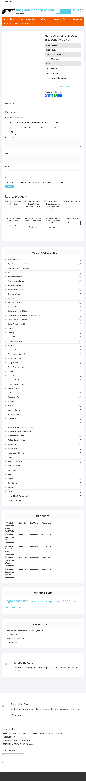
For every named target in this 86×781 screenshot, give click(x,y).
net (20, 607)
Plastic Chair (56, 92)
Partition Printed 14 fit (16, 436)
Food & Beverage (14, 388)
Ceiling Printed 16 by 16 (16, 324)
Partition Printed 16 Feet (16, 440)
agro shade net (17, 601)
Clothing (11, 333)
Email (7, 167)
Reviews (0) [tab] (9, 103)
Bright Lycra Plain (14, 303)
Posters (11, 457)
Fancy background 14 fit (16, 354)
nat (14, 607)
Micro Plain (12, 419)
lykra (7, 608)
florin (66, 601)
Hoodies (11, 401)
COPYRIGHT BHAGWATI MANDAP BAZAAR (18, 744)
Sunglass (11, 487)
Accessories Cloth (14, 260)
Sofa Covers (12, 483)
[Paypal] (16, 720)
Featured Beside (14, 380)
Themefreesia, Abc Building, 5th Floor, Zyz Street (24, 631)
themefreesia (11, 642)
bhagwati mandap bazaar (35, 10)
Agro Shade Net (28, 19)
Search (65, 11)
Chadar (10, 328)
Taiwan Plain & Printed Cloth (18, 496)
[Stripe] (34, 720)
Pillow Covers (13, 444)
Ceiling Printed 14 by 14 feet (18, 320)
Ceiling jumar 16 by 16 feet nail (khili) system (24, 315)
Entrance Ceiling (13, 350)
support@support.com (15, 638)
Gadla (10, 393)
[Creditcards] (29, 720)
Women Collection (14, 500)
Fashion (11, 371)
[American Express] (3, 720)
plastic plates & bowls (16, 453)
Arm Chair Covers (14, 285)
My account (56, 19)
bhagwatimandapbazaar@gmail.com (16, 740)
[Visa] (12, 720)
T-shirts (10, 492)
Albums (10, 273)
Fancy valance (13, 363)
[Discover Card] (25, 720)
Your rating (9, 132)
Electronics (12, 346)
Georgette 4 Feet (14, 397)
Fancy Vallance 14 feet (16, 367)
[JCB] (38, 720)
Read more (13, 225)
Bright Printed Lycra (15, 307)
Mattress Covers (14, 410)
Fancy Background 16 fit (16, 358)
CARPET (42, 19)
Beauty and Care (14, 294)
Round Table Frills (14, 466)
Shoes (10, 474)
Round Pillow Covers (15, 462)
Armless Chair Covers (16, 290)
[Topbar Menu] (82, 3)
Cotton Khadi (12, 337)
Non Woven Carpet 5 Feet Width (19, 431)
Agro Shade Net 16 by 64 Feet (19, 268)
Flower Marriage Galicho (16, 384)
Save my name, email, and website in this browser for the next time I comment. (34, 182)
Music (10, 423)
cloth (58, 601)
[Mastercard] (8, 720)
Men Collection (13, 414)
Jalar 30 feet (12, 406)
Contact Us (77, 19)
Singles (10, 479)
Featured (11, 376)
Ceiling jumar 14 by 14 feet (17, 311)
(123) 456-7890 (12, 635)
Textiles (13, 19)
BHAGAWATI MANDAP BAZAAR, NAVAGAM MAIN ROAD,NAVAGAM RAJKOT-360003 (33, 733)
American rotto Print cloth (17, 281)
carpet (50, 601)
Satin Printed (12, 470)
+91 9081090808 (9, 737)
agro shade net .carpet (37, 601)
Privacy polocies (28, 23)
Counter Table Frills (15, 341)
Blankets (11, 298)
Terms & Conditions (11, 23)
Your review (10, 137)
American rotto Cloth (15, 277)
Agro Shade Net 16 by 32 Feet (19, 264)
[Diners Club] (21, 720)
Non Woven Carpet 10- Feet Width (20, 427)
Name (8, 154)
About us (67, 19)
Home (5, 19)
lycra (74, 601)
